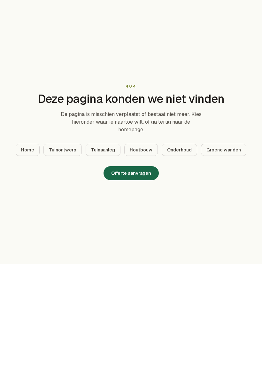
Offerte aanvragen (131, 173)
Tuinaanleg (103, 150)
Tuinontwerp (62, 150)
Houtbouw (141, 150)
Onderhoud (179, 150)
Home (27, 150)
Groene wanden (223, 150)
